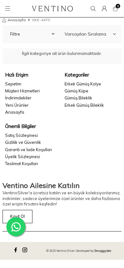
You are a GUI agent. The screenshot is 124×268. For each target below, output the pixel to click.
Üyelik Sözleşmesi (22, 156)
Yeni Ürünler (17, 105)
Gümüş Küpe (76, 90)
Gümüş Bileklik (78, 97)
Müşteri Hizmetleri (22, 90)
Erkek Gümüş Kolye (83, 83)
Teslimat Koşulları (21, 163)
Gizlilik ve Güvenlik (23, 142)
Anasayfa (17, 19)
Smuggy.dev (102, 250)
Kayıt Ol (17, 216)
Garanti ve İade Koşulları (28, 149)
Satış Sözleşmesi (21, 135)
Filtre (15, 34)
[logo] (52, 8)
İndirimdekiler (18, 97)
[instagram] (26, 251)
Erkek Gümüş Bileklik (84, 105)
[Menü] (8, 8)
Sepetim (13, 83)
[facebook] (16, 251)
